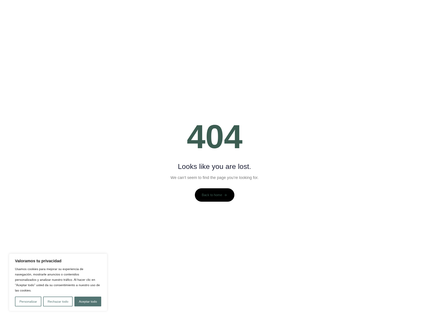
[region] (58, 282)
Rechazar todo (58, 301)
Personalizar (28, 301)
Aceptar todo (88, 301)
